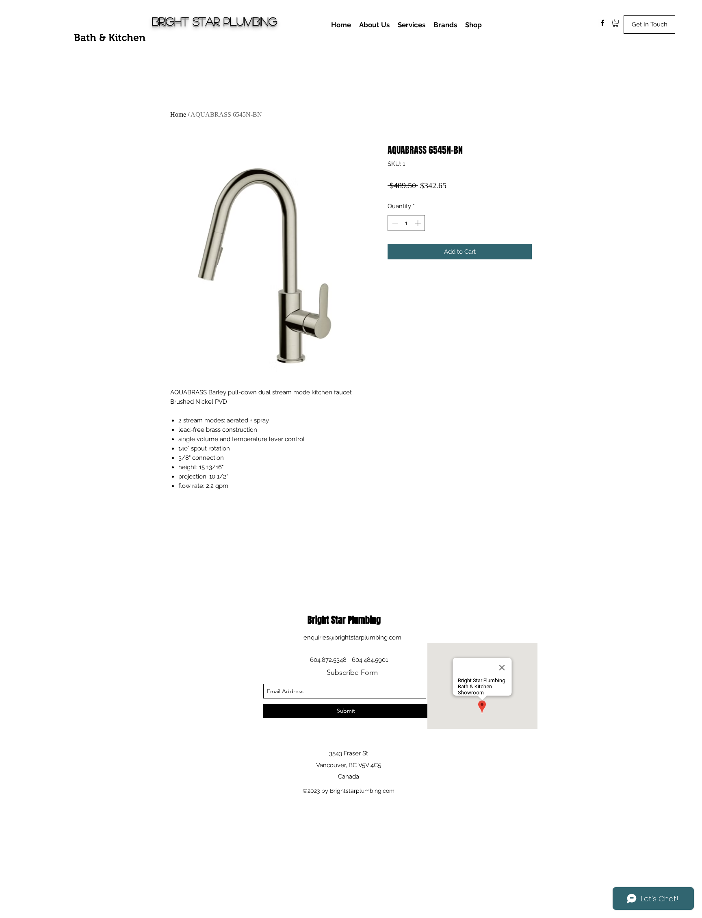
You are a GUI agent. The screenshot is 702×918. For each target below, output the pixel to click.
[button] (615, 23)
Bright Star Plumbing (214, 21)
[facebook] (602, 23)
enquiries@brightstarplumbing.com (352, 637)
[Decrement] (394, 223)
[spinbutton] (406, 223)
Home (178, 114)
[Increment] (418, 223)
